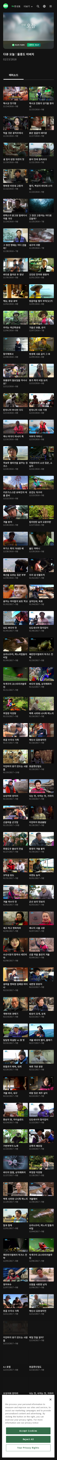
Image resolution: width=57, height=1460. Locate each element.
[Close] (50, 1399)
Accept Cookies (28, 1430)
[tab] (13, 75)
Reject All (28, 1439)
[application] (28, 27)
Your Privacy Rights (28, 1447)
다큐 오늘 (9, 54)
